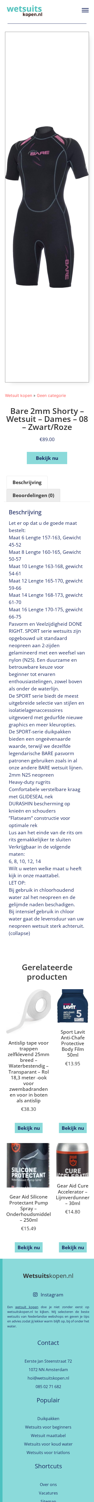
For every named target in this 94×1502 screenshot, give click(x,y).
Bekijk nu (47, 458)
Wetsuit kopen (18, 395)
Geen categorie (51, 395)
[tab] (27, 482)
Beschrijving (27, 482)
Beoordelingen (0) (33, 495)
